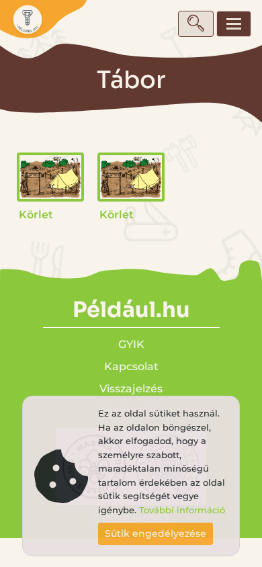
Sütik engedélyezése (155, 533)
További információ (182, 510)
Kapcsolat (131, 366)
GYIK (131, 344)
